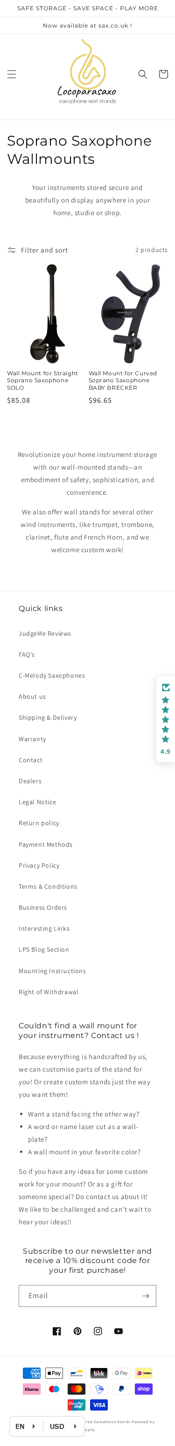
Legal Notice (37, 802)
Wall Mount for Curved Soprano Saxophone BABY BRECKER (123, 380)
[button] (11, 74)
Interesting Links (44, 928)
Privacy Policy (39, 865)
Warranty (32, 739)
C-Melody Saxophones (52, 675)
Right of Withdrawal (48, 992)
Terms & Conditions (48, 886)
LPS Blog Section (44, 949)
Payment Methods (46, 844)
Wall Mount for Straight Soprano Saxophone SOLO (42, 380)
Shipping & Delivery (48, 717)
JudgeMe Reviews (45, 633)
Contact (30, 760)
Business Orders (43, 907)
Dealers (30, 781)
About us (32, 696)
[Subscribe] (145, 1296)
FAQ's (27, 654)
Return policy (39, 823)
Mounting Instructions (52, 971)
